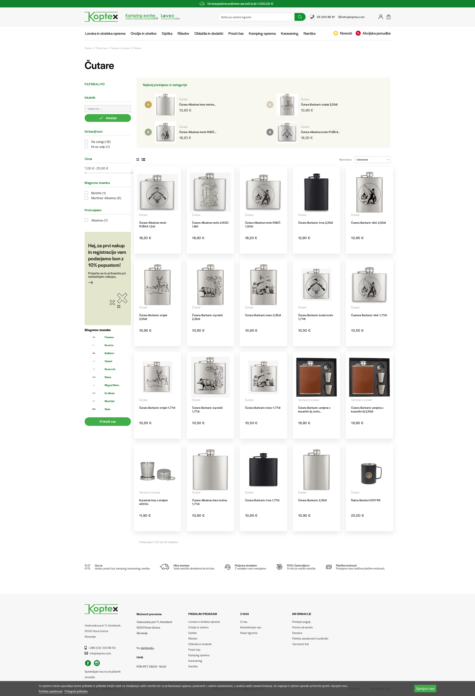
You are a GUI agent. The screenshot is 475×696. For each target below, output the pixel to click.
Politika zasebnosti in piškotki (310, 638)
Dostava (297, 633)
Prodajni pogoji (301, 622)
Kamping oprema (262, 33)
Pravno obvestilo (302, 627)
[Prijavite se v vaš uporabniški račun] (381, 18)
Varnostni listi (300, 644)
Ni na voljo (100, 146)
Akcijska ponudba (377, 33)
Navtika (309, 33)
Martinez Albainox (106, 198)
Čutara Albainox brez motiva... (197, 104)
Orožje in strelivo (144, 33)
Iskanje (108, 118)
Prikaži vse (108, 421)
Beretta (98, 193)
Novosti (346, 33)
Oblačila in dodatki (208, 33)
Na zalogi (101, 141)
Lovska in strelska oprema (105, 33)
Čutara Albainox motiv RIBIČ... (197, 132)
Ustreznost (362, 159)
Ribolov (183, 33)
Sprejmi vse (425, 688)
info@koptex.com (100, 653)
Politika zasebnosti (51, 691)
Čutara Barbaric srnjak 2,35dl (319, 104)
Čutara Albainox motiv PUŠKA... (320, 132)
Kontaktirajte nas (250, 627)
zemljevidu (147, 648)
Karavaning (289, 33)
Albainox (99, 220)
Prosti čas (236, 33)
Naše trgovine (248, 633)
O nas (244, 622)
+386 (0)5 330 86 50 (102, 648)
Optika (167, 33)
